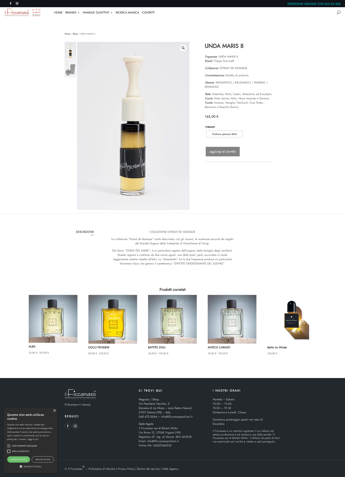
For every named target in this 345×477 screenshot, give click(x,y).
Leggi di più (33, 439)
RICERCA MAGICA (127, 13)
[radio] (225, 134)
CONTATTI (148, 13)
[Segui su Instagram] (17, 3)
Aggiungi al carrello (223, 151)
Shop (75, 33)
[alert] (31, 440)
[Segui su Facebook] (10, 3)
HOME (58, 13)
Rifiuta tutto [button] (42, 459)
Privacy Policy (126, 469)
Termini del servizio (148, 469)
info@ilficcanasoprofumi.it (176, 417)
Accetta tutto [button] (19, 459)
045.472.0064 (148, 417)
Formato (210, 127)
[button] (183, 48)
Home (67, 33)
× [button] (54, 410)
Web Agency (170, 469)
